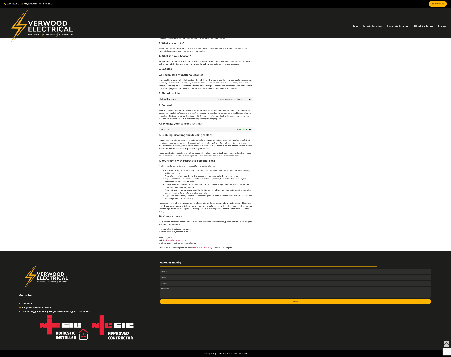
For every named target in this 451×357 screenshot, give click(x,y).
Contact (442, 26)
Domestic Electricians (372, 26)
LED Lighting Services (423, 26)
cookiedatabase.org (203, 247)
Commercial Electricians (398, 26)
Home (355, 26)
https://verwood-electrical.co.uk (180, 240)
